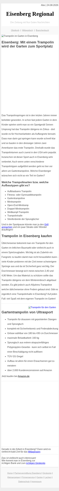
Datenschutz (24, 481)
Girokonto (47, 473)
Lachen (48, 477)
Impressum (36, 481)
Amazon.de (24, 376)
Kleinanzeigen (13, 477)
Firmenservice (28, 477)
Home (10, 473)
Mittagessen (34, 451)
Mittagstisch (27, 30)
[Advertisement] (29, 81)
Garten (40, 477)
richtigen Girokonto (35, 463)
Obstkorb (15, 30)
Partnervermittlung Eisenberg (27, 473)
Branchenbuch (42, 30)
